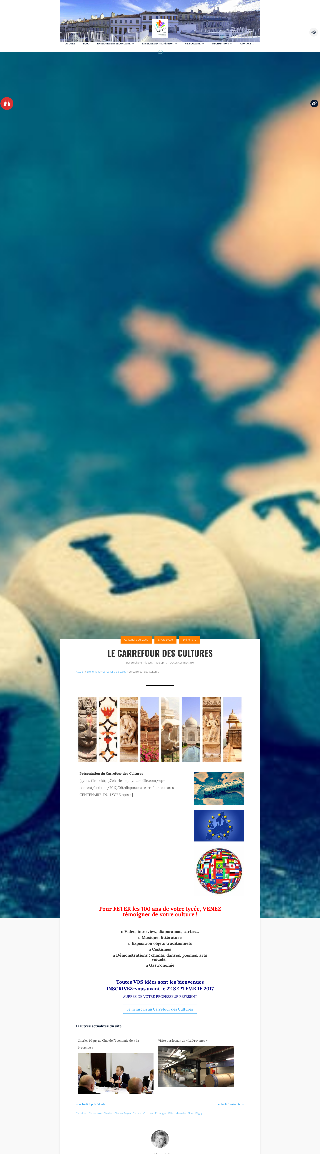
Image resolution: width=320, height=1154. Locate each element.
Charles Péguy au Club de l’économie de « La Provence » (108, 1044)
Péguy (198, 1113)
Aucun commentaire (182, 662)
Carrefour (81, 1113)
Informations (220, 43)
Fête (171, 1113)
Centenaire (95, 1113)
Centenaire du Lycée (136, 639)
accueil (70, 43)
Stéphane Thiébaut (142, 662)
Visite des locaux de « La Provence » (183, 1040)
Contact (245, 43)
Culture (137, 1113)
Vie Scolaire (193, 43)
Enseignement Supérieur (158, 43)
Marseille (181, 1113)
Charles (108, 1113)
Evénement (189, 639)
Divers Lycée (165, 639)
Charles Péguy (122, 1113)
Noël (190, 1113)
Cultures (148, 1113)
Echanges (160, 1113)
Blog (86, 43)
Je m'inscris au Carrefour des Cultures (160, 1009)
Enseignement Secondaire (114, 43)
